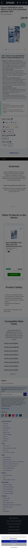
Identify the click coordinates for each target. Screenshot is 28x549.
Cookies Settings (14, 547)
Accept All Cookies (14, 541)
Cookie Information (13, 538)
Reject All (14, 544)
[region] (14, 541)
